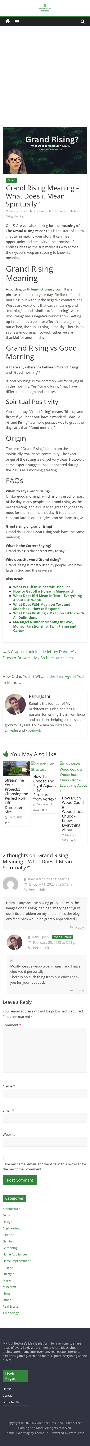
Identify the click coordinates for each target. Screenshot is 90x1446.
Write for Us (11, 1402)
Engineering (11, 1228)
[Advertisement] (45, 73)
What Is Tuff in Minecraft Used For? (42, 587)
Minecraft (9, 1287)
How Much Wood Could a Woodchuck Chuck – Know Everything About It (73, 813)
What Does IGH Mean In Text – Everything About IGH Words (47, 597)
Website (9, 1134)
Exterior (8, 1235)
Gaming (8, 1241)
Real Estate (10, 1306)
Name (9, 1086)
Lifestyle (8, 1274)
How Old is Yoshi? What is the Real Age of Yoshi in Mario (45, 679)
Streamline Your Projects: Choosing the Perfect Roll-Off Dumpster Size (16, 796)
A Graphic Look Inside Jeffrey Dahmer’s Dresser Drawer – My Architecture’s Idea (39, 654)
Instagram (63, 725)
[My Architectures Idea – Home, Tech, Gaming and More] (7, 21)
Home (7, 1389)
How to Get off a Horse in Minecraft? (44, 591)
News (6, 1293)
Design (7, 1222)
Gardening (10, 1248)
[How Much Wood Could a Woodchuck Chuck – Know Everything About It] (73, 764)
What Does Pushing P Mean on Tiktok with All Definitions (48, 615)
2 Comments (60, 211)
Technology (11, 1313)
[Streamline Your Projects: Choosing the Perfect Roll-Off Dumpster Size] (16, 764)
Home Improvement (17, 1261)
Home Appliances (15, 1254)
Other (11, 180)
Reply (79, 927)
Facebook (33, 730)
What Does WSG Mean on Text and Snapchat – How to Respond (41, 606)
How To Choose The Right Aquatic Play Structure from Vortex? (45, 788)
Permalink (37, 889)
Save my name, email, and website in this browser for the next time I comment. (44, 1166)
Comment (12, 1025)
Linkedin (11, 730)
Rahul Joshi (40, 211)
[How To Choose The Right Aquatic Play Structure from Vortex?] (45, 764)
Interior (8, 1267)
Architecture (11, 1209)
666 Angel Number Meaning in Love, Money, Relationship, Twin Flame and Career (44, 626)
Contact (8, 1395)
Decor (7, 1215)
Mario (7, 1280)
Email (8, 1110)
